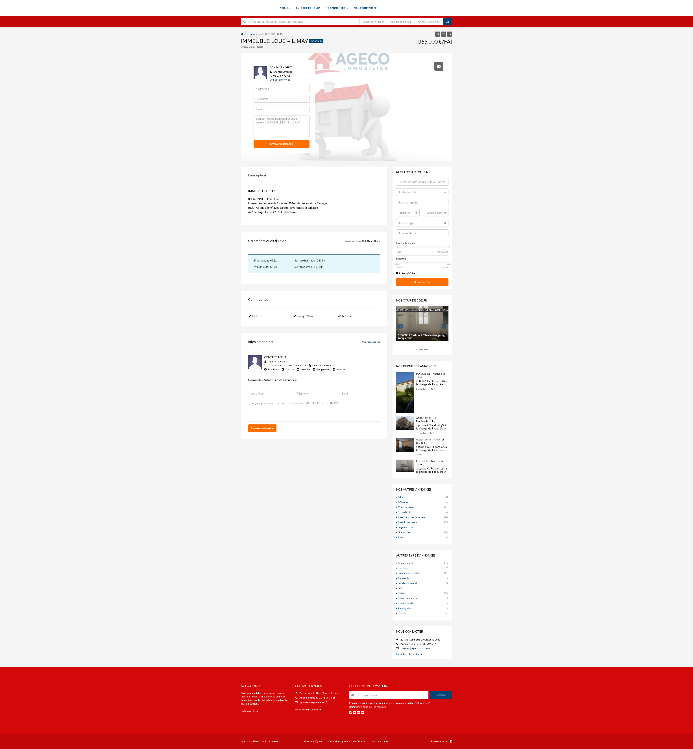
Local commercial (407, 583)
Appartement (405, 562)
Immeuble (250, 34)
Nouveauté (404, 532)
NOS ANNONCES (335, 8)
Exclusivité (404, 512)
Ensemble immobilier (409, 573)
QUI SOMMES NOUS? (308, 8)
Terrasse (347, 316)
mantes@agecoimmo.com (415, 648)
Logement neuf (406, 527)
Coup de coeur (406, 507)
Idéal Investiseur (407, 522)
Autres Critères (407, 273)
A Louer (402, 496)
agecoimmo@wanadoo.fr (314, 702)
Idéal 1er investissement (412, 517)
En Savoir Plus (249, 710)
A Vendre (403, 502)
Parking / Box (405, 608)
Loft (400, 588)
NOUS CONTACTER (365, 8)
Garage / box (305, 316)
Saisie (401, 537)
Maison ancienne (407, 598)
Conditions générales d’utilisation (347, 741)
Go (447, 21)
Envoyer (441, 694)
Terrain (402, 613)
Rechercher (424, 281)
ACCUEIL (285, 8)
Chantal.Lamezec (322, 365)
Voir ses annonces (280, 79)
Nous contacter (380, 741)
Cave (255, 316)
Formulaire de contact (408, 653)
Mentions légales (313, 741)
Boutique (403, 567)
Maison (402, 593)
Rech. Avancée (430, 21)
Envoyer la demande (281, 143)
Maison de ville (406, 603)
